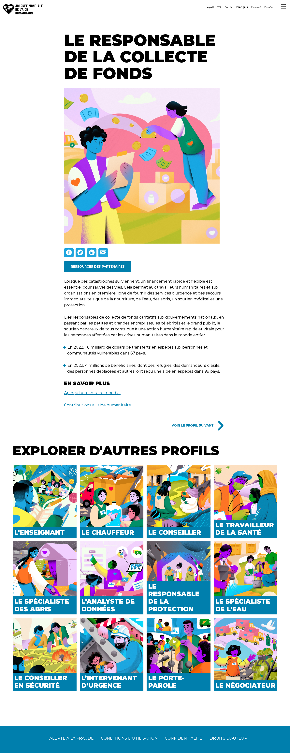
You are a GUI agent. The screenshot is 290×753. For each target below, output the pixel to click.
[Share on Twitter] (80, 252)
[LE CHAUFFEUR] (112, 497)
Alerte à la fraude (71, 738)
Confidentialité (183, 738)
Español (268, 7)
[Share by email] (103, 252)
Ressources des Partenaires (98, 266)
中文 (219, 7)
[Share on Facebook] (69, 252)
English (229, 7)
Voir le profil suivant (193, 425)
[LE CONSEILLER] (178, 497)
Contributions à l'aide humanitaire (97, 405)
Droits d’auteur (228, 738)
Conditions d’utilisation (129, 738)
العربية (210, 7)
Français (242, 7)
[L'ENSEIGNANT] (45, 497)
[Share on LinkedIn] (91, 252)
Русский (256, 7)
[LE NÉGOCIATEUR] (246, 650)
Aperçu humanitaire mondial (92, 392)
